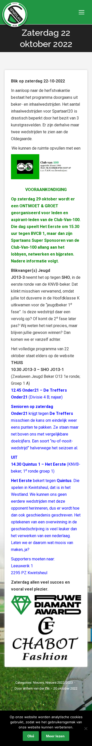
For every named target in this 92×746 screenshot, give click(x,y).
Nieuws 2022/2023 (59, 682)
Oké (30, 736)
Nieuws (38, 682)
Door (32, 688)
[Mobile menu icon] (81, 12)
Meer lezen (55, 736)
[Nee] (85, 728)
